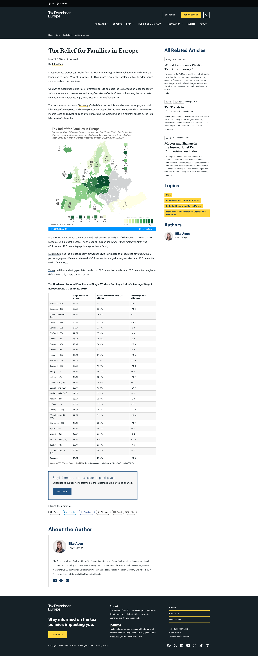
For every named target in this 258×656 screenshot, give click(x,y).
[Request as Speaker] (61, 581)
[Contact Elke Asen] (67, 581)
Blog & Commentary (150, 24)
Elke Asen (57, 64)
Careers (172, 607)
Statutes (115, 625)
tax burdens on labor (130, 88)
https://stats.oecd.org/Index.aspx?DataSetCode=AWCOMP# (110, 463)
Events (191, 24)
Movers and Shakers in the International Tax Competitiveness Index (181, 147)
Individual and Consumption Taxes (183, 200)
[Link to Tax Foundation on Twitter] (175, 645)
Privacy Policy (102, 645)
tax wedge (84, 105)
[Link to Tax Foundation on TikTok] (201, 645)
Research (100, 24)
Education (175, 24)
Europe (63, 4)
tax (74, 72)
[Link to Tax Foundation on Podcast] (207, 645)
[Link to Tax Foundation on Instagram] (194, 645)
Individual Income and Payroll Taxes (183, 206)
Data (129, 24)
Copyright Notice (85, 645)
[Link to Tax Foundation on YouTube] (188, 645)
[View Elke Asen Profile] (55, 581)
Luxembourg (55, 253)
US (53, 4)
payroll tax (72, 113)
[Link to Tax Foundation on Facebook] (169, 645)
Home (50, 35)
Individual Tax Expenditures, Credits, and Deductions (186, 213)
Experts (117, 24)
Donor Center (191, 15)
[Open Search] (206, 15)
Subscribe (170, 15)
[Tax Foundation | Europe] (59, 15)
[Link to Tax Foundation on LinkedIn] (182, 645)
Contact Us (174, 613)
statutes (115, 636)
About (203, 24)
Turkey (51, 270)
